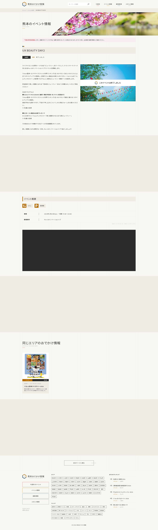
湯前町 (61, 493)
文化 (78, 510)
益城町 (26, 57)
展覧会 (100, 514)
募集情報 (119, 4)
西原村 (96, 485)
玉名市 (72, 478)
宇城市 (61, 481)
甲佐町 (72, 489)
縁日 (104, 506)
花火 (88, 514)
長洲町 (102, 481)
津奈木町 (96, 489)
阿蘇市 (67, 481)
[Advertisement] (38, 163)
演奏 (89, 506)
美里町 (84, 481)
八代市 (60, 478)
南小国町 (72, 485)
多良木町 (54, 493)
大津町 (60, 485)
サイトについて (26, 508)
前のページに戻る (79, 463)
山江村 (84, 493)
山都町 (77, 489)
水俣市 (83, 478)
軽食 (62, 518)
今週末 (98, 4)
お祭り (75, 514)
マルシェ (82, 514)
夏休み (54, 506)
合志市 (78, 481)
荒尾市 (77, 478)
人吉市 (66, 478)
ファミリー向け (56, 514)
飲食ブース (61, 506)
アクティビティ (69, 518)
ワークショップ (70, 510)
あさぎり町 (97, 493)
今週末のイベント (35, 484)
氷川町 (83, 489)
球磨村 (90, 493)
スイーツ (84, 510)
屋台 (83, 506)
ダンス (90, 510)
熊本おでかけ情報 (33, 4)
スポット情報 (130, 4)
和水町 (54, 485)
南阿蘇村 (102, 485)
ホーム (24, 10)
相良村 (73, 493)
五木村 (78, 493)
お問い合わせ (25, 510)
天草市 (73, 481)
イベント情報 (108, 4)
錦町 (102, 489)
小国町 (78, 485)
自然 (70, 514)
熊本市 (54, 478)
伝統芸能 (54, 510)
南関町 (96, 481)
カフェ (77, 518)
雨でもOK (61, 510)
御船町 (54, 489)
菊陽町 (66, 485)
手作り (94, 514)
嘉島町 (60, 489)
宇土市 (101, 478)
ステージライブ (75, 506)
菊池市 (95, 478)
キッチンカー (96, 506)
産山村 (84, 485)
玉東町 (90, 481)
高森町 (90, 485)
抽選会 (64, 514)
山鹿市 (89, 478)
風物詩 (102, 510)
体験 (67, 506)
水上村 (67, 493)
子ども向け (55, 518)
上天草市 (54, 481)
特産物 (96, 510)
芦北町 (89, 489)
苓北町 (54, 496)
